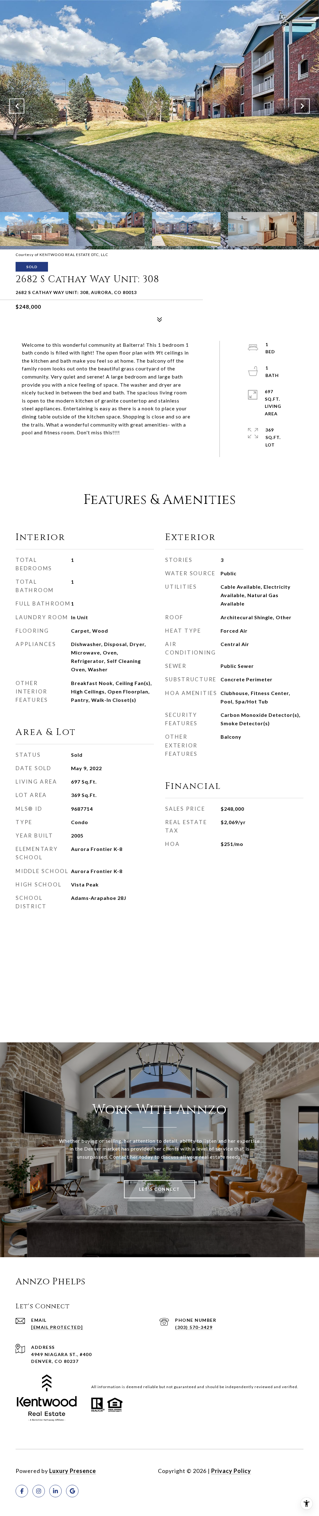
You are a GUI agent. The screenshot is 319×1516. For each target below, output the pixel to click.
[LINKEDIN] (55, 1491)
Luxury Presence (72, 1470)
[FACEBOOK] (22, 1491)
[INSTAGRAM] (38, 1491)
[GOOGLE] (72, 1491)
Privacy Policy (231, 1470)
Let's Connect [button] (159, 1189)
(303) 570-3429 (193, 1327)
